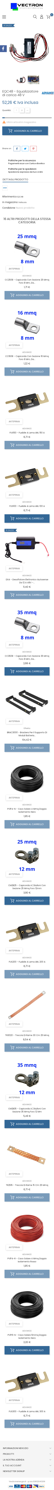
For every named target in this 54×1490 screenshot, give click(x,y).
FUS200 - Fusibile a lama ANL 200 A (27, 961)
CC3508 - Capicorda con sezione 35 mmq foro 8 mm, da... (27, 657)
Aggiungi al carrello (28, 131)
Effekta (27, 728)
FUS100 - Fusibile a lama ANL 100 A (27, 506)
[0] (48, 17)
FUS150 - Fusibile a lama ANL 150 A (27, 432)
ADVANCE (27, 275)
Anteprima (14, 268)
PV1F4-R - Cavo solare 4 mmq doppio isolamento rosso (27, 1260)
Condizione (8, 207)
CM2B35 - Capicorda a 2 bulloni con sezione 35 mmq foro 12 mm (27, 1110)
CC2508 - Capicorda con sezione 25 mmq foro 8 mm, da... (27, 281)
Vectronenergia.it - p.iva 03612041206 (27, 1481)
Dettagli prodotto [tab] (15, 179)
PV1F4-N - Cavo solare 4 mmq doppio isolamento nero (27, 810)
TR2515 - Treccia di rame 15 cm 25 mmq (27, 1185)
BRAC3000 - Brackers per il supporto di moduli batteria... (27, 734)
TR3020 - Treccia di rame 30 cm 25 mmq (27, 1035)
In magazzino (10, 202)
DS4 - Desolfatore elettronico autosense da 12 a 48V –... (27, 581)
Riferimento (9, 196)
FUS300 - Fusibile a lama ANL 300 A (27, 1411)
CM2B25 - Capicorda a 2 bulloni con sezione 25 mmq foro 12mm (27, 887)
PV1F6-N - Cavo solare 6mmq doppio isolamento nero (27, 1336)
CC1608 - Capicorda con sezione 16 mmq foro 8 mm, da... (27, 358)
